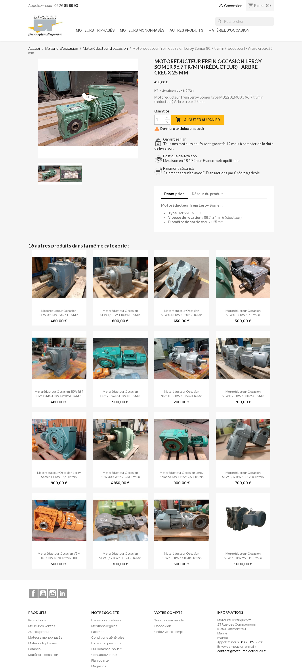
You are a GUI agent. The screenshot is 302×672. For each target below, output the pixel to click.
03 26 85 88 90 (66, 5)
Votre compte (168, 612)
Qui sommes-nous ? (106, 649)
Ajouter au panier (198, 119)
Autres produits (186, 30)
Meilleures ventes (41, 626)
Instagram (52, 593)
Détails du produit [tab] (207, 194)
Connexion (162, 626)
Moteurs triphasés (95, 30)
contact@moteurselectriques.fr (241, 651)
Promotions (37, 620)
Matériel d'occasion (228, 30)
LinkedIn (62, 593)
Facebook (33, 593)
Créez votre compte (169, 632)
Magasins (98, 666)
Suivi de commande (169, 620)
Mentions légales (104, 626)
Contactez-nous (104, 655)
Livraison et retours (106, 620)
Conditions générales (107, 637)
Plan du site (100, 660)
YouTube (42, 593)
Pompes (34, 649)
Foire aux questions (106, 643)
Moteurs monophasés (142, 30)
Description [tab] (174, 194)
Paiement (98, 632)
